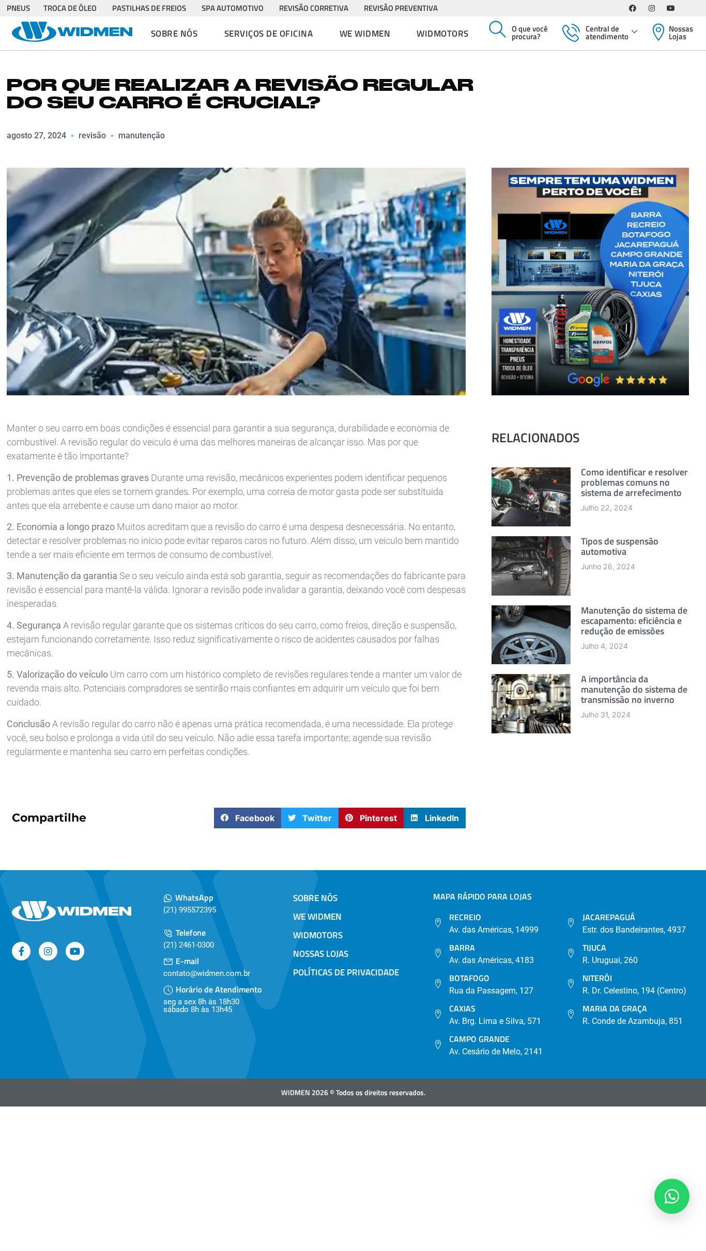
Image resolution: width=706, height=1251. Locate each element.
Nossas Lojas (681, 32)
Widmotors (443, 33)
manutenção (141, 135)
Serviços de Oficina (268, 33)
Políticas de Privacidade (346, 972)
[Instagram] (651, 8)
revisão (92, 135)
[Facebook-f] (21, 951)
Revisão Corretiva (313, 8)
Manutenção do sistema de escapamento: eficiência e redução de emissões (634, 620)
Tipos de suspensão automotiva (619, 546)
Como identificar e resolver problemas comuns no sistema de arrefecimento (634, 482)
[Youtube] (671, 8)
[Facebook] (632, 8)
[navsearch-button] (497, 30)
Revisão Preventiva (401, 8)
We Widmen (365, 33)
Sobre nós (174, 33)
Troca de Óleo (70, 8)
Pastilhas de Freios (149, 8)
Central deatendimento (607, 32)
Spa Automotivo (233, 8)
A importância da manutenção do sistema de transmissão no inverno (634, 689)
